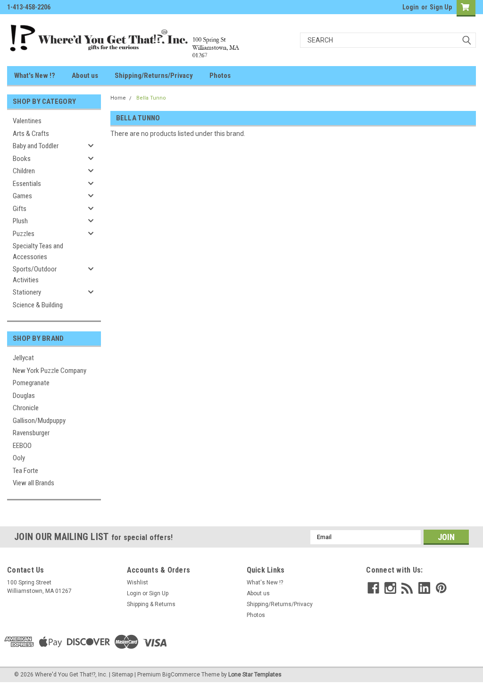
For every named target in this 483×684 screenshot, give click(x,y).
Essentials (27, 183)
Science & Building (38, 305)
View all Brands (33, 483)
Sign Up (441, 7)
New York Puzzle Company (49, 370)
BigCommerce (181, 674)
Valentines (27, 121)
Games (22, 196)
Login (410, 7)
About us (85, 75)
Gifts (19, 208)
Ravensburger (31, 433)
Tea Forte (25, 470)
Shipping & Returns (151, 604)
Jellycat (23, 358)
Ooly (19, 458)
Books (22, 158)
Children (24, 171)
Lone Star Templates (255, 674)
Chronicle (26, 408)
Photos (220, 75)
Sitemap (122, 674)
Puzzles (23, 233)
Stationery (27, 292)
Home (118, 98)
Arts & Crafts (31, 133)
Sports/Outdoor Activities (35, 274)
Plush (20, 221)
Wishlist (137, 582)
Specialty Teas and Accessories (38, 251)
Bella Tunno (151, 98)
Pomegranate (31, 383)
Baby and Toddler (35, 146)
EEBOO (22, 445)
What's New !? (34, 75)
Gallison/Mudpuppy (39, 420)
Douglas (24, 395)
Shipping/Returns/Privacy (154, 75)
